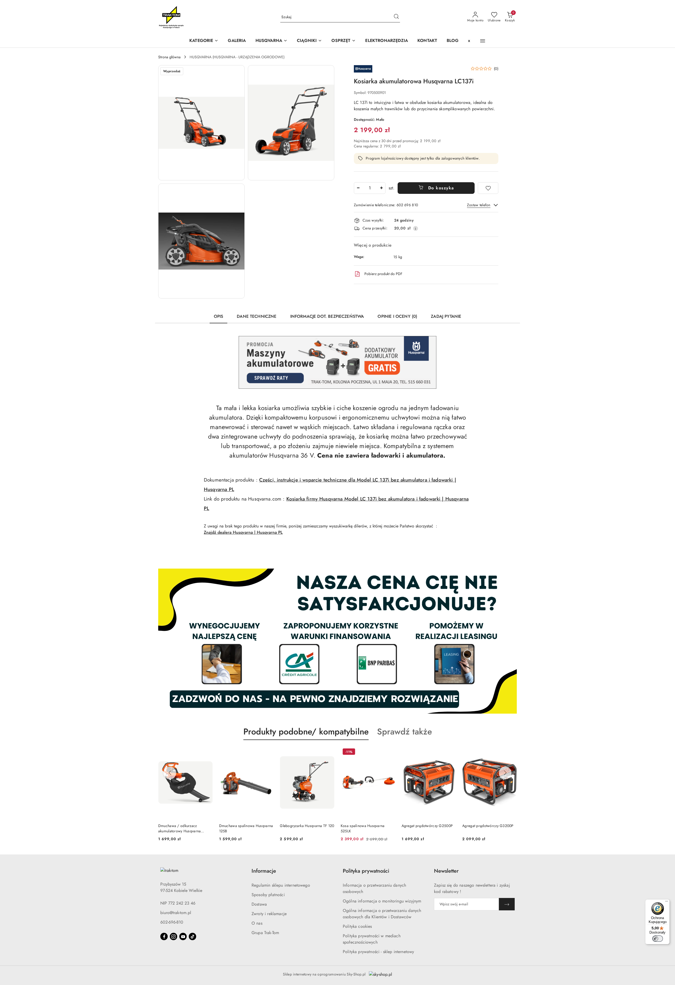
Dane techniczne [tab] (256, 316)
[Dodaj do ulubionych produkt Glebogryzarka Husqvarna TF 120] (267, 752)
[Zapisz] (507, 904)
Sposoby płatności (268, 895)
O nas (257, 923)
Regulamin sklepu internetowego (281, 885)
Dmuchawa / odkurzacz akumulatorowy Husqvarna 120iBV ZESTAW (483, 828)
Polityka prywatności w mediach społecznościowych (372, 939)
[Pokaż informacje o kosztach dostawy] (415, 228)
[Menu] (666, 902)
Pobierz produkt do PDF (383, 273)
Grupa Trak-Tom (265, 933)
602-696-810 (171, 922)
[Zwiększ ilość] (381, 188)
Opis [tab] (218, 316)
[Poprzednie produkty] (170, 773)
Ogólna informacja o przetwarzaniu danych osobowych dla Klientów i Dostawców (382, 913)
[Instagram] (173, 936)
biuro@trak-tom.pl (175, 913)
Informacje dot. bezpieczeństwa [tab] (327, 316)
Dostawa (259, 904)
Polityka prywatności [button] (366, 871)
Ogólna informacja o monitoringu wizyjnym (382, 901)
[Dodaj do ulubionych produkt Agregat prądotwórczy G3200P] (450, 752)
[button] (271, 41)
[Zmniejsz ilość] (358, 188)
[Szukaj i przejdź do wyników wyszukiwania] (396, 17)
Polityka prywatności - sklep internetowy (378, 952)
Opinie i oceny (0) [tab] (397, 316)
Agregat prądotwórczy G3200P (427, 825)
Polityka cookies (357, 926)
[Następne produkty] (505, 773)
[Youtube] (183, 936)
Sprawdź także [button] (404, 731)
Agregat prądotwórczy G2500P (366, 825)
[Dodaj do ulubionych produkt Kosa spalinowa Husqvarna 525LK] (328, 752)
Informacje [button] (264, 871)
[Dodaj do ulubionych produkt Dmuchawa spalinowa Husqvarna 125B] (207, 752)
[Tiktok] (192, 936)
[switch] (657, 938)
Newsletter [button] (446, 871)
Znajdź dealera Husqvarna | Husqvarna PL (243, 532)
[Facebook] (164, 936)
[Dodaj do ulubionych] (488, 188)
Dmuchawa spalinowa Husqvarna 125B (185, 828)
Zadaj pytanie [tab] (446, 316)
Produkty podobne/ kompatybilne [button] (306, 731)
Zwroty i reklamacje (269, 914)
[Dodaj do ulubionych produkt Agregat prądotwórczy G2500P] (389, 752)
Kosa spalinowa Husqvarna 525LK (302, 828)
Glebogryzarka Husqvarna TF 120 (246, 825)
